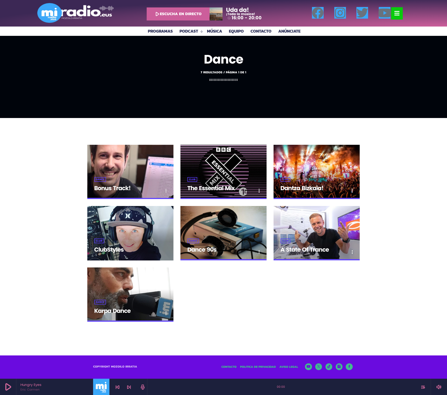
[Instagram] (340, 13)
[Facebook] (318, 13)
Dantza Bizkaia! (302, 188)
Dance (100, 179)
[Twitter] (362, 13)
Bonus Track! (112, 188)
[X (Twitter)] (318, 366)
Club (192, 179)
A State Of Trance (305, 250)
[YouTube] (308, 366)
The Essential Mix (211, 188)
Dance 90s (202, 250)
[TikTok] (328, 366)
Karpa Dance (112, 311)
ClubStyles (109, 250)
